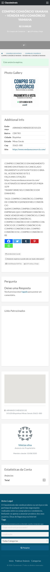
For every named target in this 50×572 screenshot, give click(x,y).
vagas (41, 524)
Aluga (3, 524)
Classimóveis (11, 2)
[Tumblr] (26, 241)
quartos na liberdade (21, 524)
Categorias (36, 561)
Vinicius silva (25, 445)
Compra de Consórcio (17, 31)
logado (25, 291)
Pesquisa (26, 548)
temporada (37, 524)
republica (30, 524)
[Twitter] (17, 241)
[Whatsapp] (9, 246)
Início (11, 561)
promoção (12, 524)
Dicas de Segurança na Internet (23, 516)
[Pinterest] (34, 241)
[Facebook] (9, 241)
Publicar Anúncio (22, 561)
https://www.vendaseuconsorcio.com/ (29, 149)
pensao (7, 524)
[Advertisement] (25, 338)
